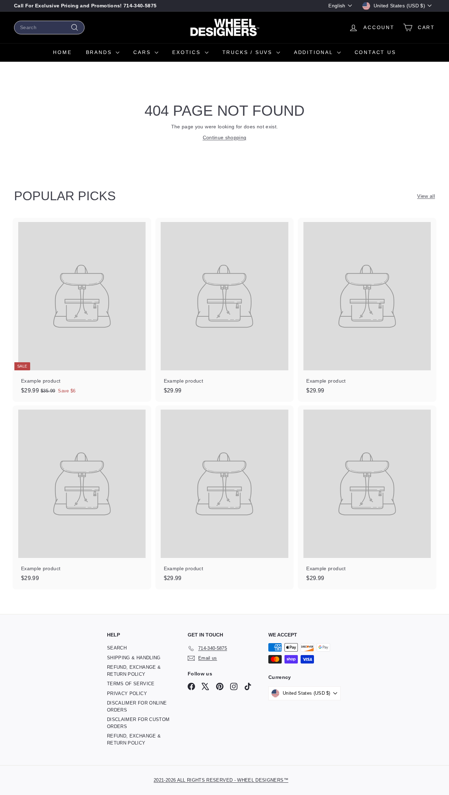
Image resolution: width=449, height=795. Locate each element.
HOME (62, 52)
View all (426, 196)
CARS (143, 52)
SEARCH (117, 648)
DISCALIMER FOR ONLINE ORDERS (137, 706)
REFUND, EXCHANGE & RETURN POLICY (134, 671)
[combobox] (49, 27)
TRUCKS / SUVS (248, 52)
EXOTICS (187, 52)
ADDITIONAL (314, 52)
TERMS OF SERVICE (131, 683)
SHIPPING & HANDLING (134, 657)
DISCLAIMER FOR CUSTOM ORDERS (138, 723)
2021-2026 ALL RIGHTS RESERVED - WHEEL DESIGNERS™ (221, 780)
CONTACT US (375, 52)
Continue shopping (225, 137)
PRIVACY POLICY (127, 693)
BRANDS (100, 52)
